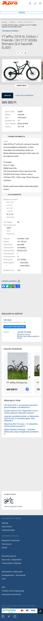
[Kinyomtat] (25, 52)
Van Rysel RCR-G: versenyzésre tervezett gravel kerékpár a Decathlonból (20, 406)
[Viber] (14, 286)
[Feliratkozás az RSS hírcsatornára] (15, 616)
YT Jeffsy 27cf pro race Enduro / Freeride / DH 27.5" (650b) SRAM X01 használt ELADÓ (18, 382)
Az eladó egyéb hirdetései (15, 326)
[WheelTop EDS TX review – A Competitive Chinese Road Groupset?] (24, 426)
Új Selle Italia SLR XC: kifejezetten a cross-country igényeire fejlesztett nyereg (21, 412)
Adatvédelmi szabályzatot (12, 572)
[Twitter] (7, 286)
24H (3, 587)
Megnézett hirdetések (11, 540)
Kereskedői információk (11, 594)
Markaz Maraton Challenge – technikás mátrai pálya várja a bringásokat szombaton (21, 430)
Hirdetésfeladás (8, 530)
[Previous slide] (1, 70)
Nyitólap (4, 22)
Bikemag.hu (6, 608)
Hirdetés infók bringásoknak (13, 591)
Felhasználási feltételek (11, 563)
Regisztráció (7, 526)
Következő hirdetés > (10, 31)
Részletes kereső (9, 556)
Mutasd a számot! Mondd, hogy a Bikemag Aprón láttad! (28, 336)
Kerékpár (13, 22)
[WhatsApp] (11, 286)
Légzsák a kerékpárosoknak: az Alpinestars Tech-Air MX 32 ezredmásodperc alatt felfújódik (21, 418)
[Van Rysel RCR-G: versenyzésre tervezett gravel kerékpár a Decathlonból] (29, 407)
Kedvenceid (6, 544)
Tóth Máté (7, 320)
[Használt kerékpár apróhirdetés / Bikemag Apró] (10, 5)
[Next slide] (41, 70)
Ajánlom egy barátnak (24, 95)
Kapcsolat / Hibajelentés (12, 560)
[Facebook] (3, 286)
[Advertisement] (21, 300)
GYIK (4, 579)
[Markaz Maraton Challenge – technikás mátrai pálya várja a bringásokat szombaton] (4, 434)
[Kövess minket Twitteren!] (9, 616)
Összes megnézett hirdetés (13, 506)
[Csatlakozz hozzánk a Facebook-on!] (3, 616)
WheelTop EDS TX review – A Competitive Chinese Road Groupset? (21, 425)
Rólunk (4, 548)
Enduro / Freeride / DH (25, 22)
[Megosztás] (18, 286)
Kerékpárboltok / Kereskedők (13, 575)
